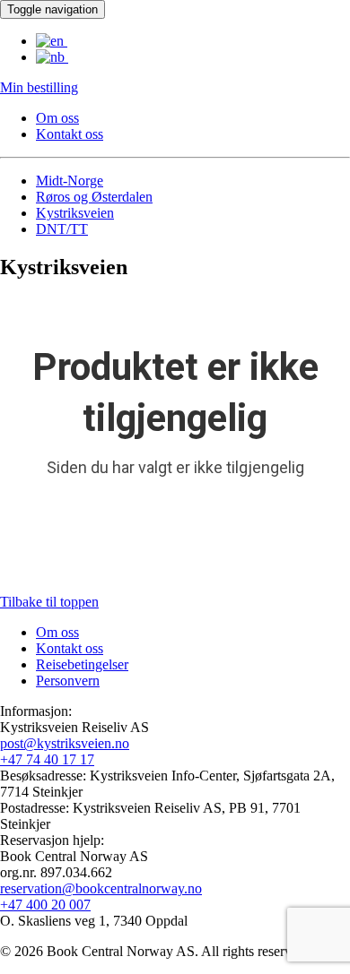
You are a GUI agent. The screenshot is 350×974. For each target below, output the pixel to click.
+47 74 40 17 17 (47, 759)
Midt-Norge (69, 180)
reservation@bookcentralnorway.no (101, 888)
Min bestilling (39, 87)
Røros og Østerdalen (94, 196)
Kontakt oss (69, 134)
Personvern (68, 680)
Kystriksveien (75, 212)
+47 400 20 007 (45, 904)
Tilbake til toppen (49, 601)
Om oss (57, 117)
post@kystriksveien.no (64, 743)
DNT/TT (62, 229)
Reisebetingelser (82, 664)
